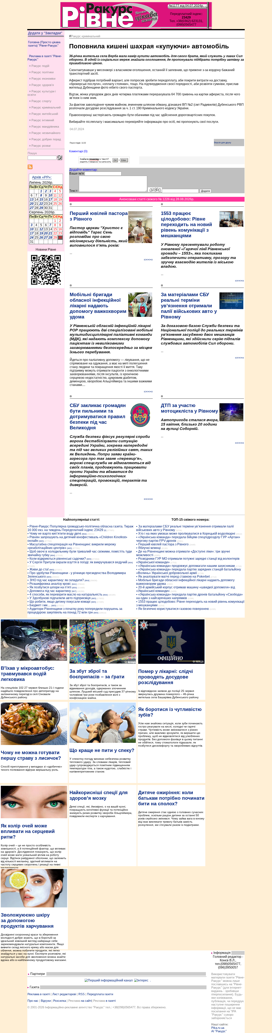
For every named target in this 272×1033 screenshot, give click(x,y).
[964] (84, 534)
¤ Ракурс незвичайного (44, 133)
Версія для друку (222, 142)
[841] (74, 584)
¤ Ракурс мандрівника (44, 126)
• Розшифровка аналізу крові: (49, 583)
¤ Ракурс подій (39, 65)
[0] (105, 530)
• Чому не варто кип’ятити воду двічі (54, 533)
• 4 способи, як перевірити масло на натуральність (64, 594)
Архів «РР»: (42, 177)
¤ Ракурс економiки (42, 78)
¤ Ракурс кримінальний (45, 107)
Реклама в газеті (38, 994)
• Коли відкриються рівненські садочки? (56, 558)
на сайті (86, 1000)
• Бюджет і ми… (39, 605)
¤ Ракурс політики (41, 72)
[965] (41, 541)
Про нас (32, 1000)
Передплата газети (100, 994)
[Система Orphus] (104, 162)
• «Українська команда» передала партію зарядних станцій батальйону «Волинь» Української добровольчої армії (188, 571)
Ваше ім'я (76, 173)
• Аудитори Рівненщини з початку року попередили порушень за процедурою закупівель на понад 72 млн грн (74, 610)
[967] (74, 591)
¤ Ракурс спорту (40, 101)
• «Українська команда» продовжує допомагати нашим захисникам (185, 565)
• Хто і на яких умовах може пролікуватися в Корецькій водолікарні (185, 533)
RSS (81, 994)
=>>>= (148, 259)
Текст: (73, 190)
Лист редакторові (64, 994)
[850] (74, 588)
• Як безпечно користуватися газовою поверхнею (172, 608)
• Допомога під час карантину (49, 591)
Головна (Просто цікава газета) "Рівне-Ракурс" (44, 43)
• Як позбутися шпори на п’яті (49, 587)
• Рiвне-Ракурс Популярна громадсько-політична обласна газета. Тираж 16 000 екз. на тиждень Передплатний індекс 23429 (80, 528)
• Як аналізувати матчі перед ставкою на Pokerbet (173, 576)
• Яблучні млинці (148, 548)
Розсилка (59, 1000)
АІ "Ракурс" (219, 1031)
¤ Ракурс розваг (40, 145)
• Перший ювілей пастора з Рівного (162, 544)
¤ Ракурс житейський (43, 113)
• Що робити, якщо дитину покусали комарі (58, 601)
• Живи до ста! (38, 569)
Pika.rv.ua (217, 1027)
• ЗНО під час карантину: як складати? (55, 580)
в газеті (111, 1000)
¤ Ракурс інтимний (41, 120)
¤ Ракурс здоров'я (41, 85)
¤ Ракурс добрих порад (45, 139)
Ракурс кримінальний (85, 36)
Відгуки (46, 1000)
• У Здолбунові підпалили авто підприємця (59, 598)
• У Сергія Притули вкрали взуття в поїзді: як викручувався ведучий (77, 562)
